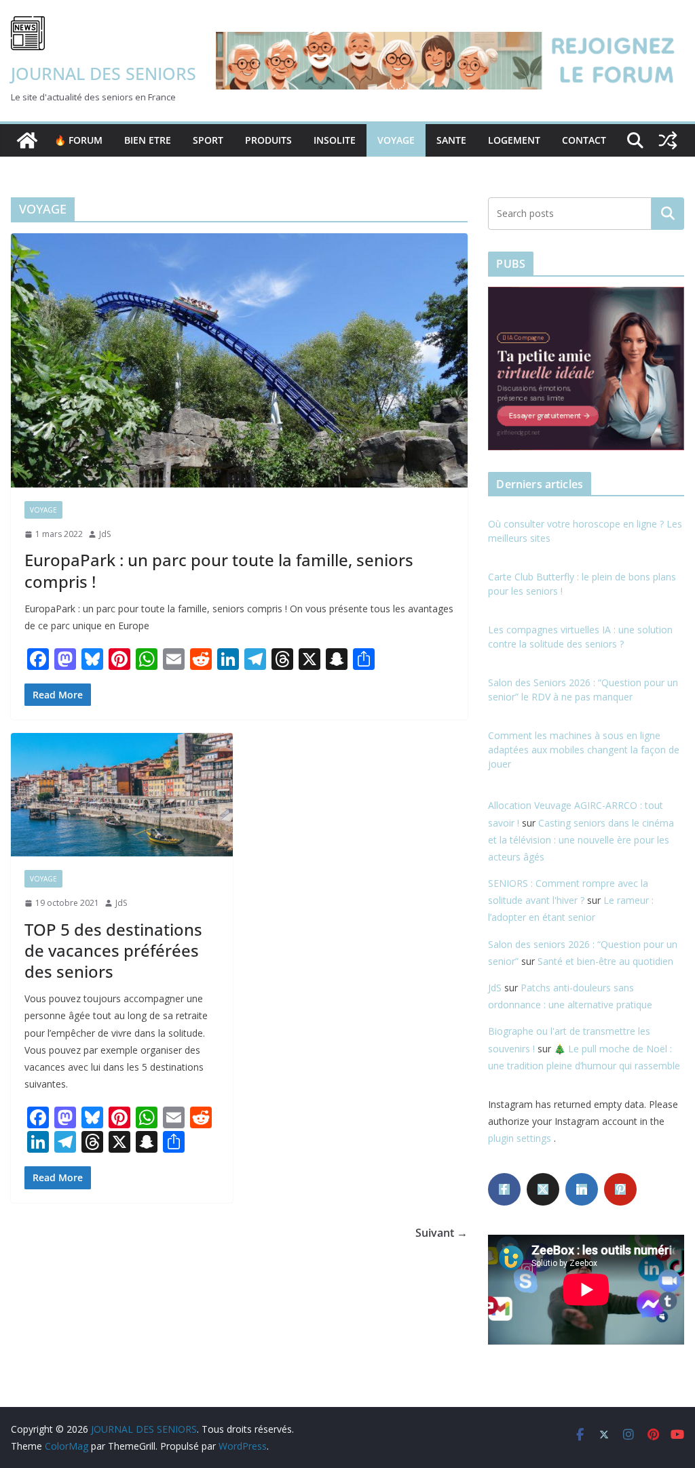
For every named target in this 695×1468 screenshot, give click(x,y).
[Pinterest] (620, 1189)
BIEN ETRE (147, 140)
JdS (105, 534)
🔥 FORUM (78, 140)
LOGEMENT (514, 140)
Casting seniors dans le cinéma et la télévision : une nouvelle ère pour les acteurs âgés (581, 839)
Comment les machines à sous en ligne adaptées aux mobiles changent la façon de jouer (583, 749)
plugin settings (521, 1138)
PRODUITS (268, 140)
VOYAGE (396, 140)
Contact (584, 140)
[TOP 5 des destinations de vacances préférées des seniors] (122, 794)
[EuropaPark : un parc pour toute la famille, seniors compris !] (239, 360)
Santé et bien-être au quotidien (605, 961)
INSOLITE (335, 140)
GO (668, 213)
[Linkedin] (581, 1189)
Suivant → (441, 1232)
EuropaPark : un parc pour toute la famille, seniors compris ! (218, 570)
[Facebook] (504, 1189)
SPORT (208, 140)
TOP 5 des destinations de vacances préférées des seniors (113, 950)
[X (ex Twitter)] (543, 1189)
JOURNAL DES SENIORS (103, 73)
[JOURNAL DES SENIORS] (27, 140)
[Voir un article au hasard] (668, 140)
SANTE (451, 140)
